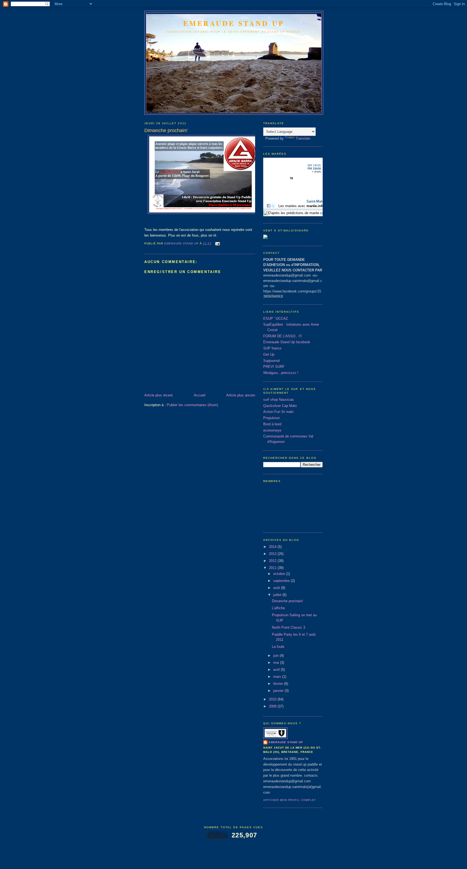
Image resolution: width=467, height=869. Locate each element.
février (278, 684)
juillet (277, 595)
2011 (273, 568)
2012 (273, 561)
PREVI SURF (274, 367)
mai (276, 663)
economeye (272, 430)
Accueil (199, 395)
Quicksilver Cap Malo (280, 406)
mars (277, 677)
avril (277, 670)
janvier (279, 691)
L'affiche (278, 608)
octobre (279, 574)
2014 (273, 547)
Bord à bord (272, 424)
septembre (282, 581)
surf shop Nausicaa (278, 400)
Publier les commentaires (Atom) (192, 405)
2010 (273, 699)
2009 (273, 706)
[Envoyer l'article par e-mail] (217, 243)
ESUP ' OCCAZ (275, 318)
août (277, 588)
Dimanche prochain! (287, 601)
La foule (278, 647)
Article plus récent (158, 395)
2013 (273, 554)
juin (276, 656)
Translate (303, 138)
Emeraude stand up (286, 742)
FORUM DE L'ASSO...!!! (282, 336)
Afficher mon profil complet (289, 800)
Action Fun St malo (278, 412)
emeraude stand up (233, 23)
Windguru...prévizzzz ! (280, 373)
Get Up (268, 354)
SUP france (272, 348)
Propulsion (271, 418)
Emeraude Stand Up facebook (286, 342)
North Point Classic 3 (288, 627)
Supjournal (271, 361)
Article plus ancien (240, 395)
